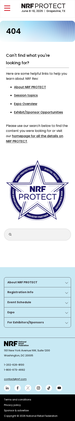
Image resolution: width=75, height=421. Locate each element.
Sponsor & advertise (16, 410)
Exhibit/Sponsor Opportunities (38, 112)
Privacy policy (12, 405)
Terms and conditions (17, 399)
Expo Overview (25, 103)
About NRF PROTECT (30, 87)
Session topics (26, 95)
